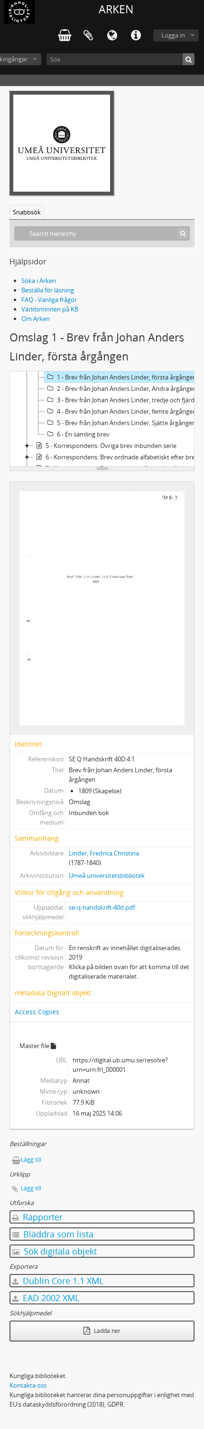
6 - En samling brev (83, 434)
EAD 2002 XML (49, 1297)
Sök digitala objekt (59, 1251)
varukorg (64, 36)
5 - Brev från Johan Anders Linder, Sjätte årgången (126, 422)
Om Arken (35, 318)
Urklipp (88, 36)
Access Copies (37, 1011)
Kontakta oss (27, 1385)
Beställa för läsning (47, 290)
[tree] (102, 419)
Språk (112, 36)
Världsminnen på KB (49, 309)
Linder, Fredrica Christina (104, 853)
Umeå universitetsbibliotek (107, 875)
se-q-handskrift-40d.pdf (102, 907)
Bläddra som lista (57, 1234)
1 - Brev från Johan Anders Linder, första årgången (126, 377)
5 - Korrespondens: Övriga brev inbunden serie (111, 445)
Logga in (173, 35)
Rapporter (41, 1217)
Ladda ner (107, 1331)
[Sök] (189, 59)
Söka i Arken (38, 280)
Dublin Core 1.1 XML (61, 1280)
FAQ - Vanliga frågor (49, 299)
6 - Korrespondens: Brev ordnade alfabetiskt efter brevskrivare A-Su (124, 457)
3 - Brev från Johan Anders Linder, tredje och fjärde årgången (129, 400)
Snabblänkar (136, 36)
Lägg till (31, 1160)
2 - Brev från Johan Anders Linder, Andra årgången (127, 388)
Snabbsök (27, 212)
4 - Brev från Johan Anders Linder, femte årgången (126, 411)
